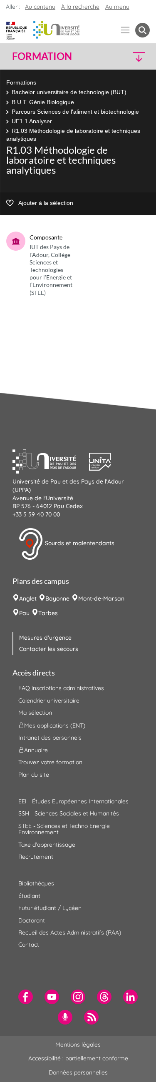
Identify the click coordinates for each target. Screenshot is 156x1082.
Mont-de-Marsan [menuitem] (101, 598)
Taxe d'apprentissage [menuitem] (46, 844)
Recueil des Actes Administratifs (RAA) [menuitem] (69, 932)
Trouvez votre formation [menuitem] (50, 762)
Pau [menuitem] (24, 613)
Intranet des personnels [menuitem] (50, 737)
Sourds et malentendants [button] (78, 543)
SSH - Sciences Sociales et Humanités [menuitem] (68, 813)
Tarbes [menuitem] (48, 613)
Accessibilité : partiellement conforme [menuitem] (78, 1058)
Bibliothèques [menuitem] (36, 883)
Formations (21, 82)
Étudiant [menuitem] (29, 896)
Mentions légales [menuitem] (78, 1044)
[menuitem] (25, 997)
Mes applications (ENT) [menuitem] (54, 725)
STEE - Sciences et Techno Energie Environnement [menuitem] (64, 829)
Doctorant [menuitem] (31, 920)
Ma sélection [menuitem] (35, 712)
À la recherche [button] (80, 6)
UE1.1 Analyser (32, 121)
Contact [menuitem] (28, 944)
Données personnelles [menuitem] (78, 1072)
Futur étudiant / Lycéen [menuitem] (50, 908)
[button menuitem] (142, 30)
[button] (133, 56)
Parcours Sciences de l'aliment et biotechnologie (75, 111)
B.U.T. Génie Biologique (43, 102)
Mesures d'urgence (45, 637)
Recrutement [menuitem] (35, 856)
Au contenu (40, 6)
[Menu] (125, 30)
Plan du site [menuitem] (33, 774)
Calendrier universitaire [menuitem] (48, 700)
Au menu (117, 6)
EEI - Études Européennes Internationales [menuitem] (73, 801)
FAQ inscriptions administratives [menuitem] (61, 688)
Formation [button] (42, 56)
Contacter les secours (48, 649)
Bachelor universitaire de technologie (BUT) (69, 92)
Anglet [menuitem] (28, 598)
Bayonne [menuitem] (57, 598)
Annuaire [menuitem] (36, 750)
